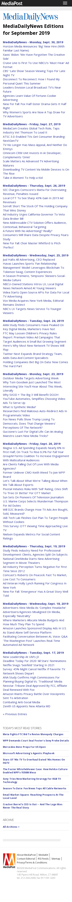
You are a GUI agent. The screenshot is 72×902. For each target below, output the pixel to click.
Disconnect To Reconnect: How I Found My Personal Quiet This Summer (31, 81)
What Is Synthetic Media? (19, 407)
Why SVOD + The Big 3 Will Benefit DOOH (31, 395)
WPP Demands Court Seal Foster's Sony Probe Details (36, 740)
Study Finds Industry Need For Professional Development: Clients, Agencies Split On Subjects (35, 552)
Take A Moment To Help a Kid (23, 178)
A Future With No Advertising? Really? (27, 231)
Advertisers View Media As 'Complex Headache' (34, 608)
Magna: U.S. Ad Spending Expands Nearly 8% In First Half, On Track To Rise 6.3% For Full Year (34, 450)
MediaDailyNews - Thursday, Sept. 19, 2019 (34, 546)
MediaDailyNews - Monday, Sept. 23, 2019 (33, 374)
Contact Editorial (26, 858)
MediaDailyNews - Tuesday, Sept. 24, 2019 (33, 321)
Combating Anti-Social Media (21, 702)
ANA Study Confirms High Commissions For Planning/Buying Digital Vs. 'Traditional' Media (32, 679)
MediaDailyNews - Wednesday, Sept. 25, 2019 (35, 255)
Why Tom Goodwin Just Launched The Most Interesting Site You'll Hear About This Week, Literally (32, 386)
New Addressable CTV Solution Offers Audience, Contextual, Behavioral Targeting (35, 225)
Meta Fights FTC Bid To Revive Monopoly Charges (33, 734)
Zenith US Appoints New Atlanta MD (26, 706)
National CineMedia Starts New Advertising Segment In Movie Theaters (31, 561)
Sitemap (55, 858)
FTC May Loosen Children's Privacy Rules (30, 333)
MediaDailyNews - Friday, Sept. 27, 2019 (31, 124)
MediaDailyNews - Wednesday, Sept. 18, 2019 (35, 603)
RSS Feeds (43, 858)
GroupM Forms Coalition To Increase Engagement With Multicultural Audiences (36, 458)
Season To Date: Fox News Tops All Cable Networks (34, 788)
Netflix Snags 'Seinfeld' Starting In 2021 (29, 665)
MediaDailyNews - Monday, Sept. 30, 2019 (33, 42)
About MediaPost (26, 854)
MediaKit (43, 854)
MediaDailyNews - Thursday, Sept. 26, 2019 (34, 185)
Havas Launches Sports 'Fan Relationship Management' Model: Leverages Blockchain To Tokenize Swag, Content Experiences (33, 268)
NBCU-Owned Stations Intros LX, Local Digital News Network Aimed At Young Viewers (33, 286)
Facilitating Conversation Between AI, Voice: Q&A (35, 636)
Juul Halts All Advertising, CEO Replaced (29, 259)
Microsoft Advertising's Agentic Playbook (29, 753)
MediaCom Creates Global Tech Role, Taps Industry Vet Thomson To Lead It (31, 130)
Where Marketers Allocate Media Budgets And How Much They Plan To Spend (33, 622)
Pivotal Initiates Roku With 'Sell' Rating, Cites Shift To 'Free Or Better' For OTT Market (35, 491)
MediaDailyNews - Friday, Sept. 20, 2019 (31, 444)
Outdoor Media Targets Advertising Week (31, 378)
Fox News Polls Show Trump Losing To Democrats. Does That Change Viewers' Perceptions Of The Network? (29, 423)
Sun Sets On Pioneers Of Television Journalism (33, 497)
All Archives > (11, 826)
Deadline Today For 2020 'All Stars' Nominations (34, 661)
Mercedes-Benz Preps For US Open (24, 747)
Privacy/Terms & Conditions (32, 862)
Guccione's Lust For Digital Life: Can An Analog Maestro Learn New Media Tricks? (33, 433)
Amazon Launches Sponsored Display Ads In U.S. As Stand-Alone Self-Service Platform (35, 630)
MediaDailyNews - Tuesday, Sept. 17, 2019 (33, 652)
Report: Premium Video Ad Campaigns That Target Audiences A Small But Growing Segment (34, 339)
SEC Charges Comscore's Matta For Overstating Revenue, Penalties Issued (34, 192)
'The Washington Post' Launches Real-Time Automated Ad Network (31, 643)
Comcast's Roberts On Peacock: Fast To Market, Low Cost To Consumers (35, 577)
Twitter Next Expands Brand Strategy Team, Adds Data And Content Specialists (32, 356)
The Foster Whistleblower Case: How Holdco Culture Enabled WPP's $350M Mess (35, 771)
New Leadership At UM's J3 (21, 657)
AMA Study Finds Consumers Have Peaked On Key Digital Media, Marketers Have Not (33, 327)
